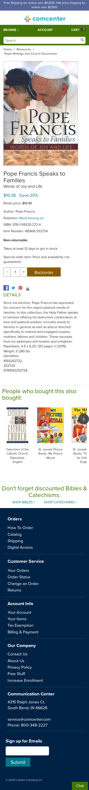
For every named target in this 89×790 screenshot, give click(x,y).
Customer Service (26, 561)
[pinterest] (20, 288)
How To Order (20, 527)
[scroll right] (83, 419)
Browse (9, 30)
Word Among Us (31, 218)
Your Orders (18, 570)
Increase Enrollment (25, 680)
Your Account (19, 612)
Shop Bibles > (23, 502)
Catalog (15, 534)
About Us (16, 660)
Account (45, 30)
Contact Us (17, 654)
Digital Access (20, 547)
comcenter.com (44, 17)
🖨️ (27, 288)
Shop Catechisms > (60, 502)
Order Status (19, 577)
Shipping (15, 541)
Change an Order (23, 583)
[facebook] (6, 288)
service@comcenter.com (29, 719)
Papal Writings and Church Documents (30, 53)
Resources (24, 49)
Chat (80, 786)
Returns (14, 590)
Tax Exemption (20, 625)
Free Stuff (16, 673)
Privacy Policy (20, 667)
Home (7, 49)
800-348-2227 (34, 725)
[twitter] (13, 288)
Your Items (17, 619)
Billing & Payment (23, 632)
